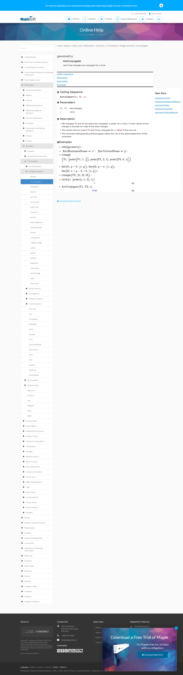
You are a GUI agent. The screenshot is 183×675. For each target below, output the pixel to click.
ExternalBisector (36, 222)
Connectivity (29, 543)
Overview (32, 309)
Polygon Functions (36, 299)
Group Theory (31, 502)
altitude (33, 176)
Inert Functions (32, 507)
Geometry (30, 146)
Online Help (77, 45)
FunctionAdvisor (32, 497)
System (27, 576)
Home (59, 45)
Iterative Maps (31, 421)
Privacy (71, 671)
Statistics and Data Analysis (34, 523)
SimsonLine (34, 283)
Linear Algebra (31, 426)
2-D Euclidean (32, 161)
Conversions (31, 477)
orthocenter (35, 268)
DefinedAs (33, 324)
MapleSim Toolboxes (31, 601)
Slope (29, 411)
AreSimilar (34, 187)
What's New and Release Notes (36, 62)
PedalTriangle (35, 273)
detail (31, 329)
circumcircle (34, 202)
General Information (33, 90)
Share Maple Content (32, 80)
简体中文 (63, 667)
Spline (29, 416)
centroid (33, 197)
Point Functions (35, 288)
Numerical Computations (35, 441)
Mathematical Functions (35, 431)
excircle (33, 217)
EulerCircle (34, 207)
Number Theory (32, 436)
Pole (30, 360)
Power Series (31, 492)
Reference (28, 571)
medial (32, 248)
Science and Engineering (33, 538)
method (33, 258)
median (33, 253)
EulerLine (33, 212)
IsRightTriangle (36, 243)
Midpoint (30, 406)
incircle (33, 232)
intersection (33, 350)
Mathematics (29, 85)
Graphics (27, 533)
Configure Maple (30, 586)
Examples (30, 151)
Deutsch (48, 667)
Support (67, 45)
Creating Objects (35, 166)
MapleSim (27, 596)
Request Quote (156, 14)
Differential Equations (34, 105)
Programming (29, 528)
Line (28, 400)
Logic (28, 487)
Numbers (29, 512)
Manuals (27, 581)
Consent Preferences (83, 671)
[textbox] (72, 147)
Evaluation (30, 123)
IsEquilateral (35, 238)
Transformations (35, 304)
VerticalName (34, 375)
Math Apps (28, 556)
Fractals (29, 141)
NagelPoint (34, 263)
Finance (29, 136)
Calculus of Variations (34, 472)
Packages (29, 451)
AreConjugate (35, 182)
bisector (33, 192)
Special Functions (32, 456)
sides (32, 278)
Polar (31, 355)
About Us (25, 621)
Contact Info (62, 621)
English (32, 667)
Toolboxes (28, 591)
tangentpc (32, 370)
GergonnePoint (36, 227)
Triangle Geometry (36, 171)
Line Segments (34, 294)
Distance (30, 395)
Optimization (31, 446)
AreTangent (33, 319)
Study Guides (29, 566)
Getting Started (30, 57)
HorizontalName (35, 344)
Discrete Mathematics (34, 118)
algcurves (30, 390)
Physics (27, 518)
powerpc (32, 365)
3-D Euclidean (32, 380)
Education (28, 561)
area (30, 314)
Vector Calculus (32, 462)
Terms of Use (63, 671)
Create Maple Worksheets (34, 67)
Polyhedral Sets (33, 385)
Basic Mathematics (33, 467)
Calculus (29, 100)
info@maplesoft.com (69, 640)
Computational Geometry (37, 156)
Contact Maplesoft (139, 14)
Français (40, 667)
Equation (32, 334)
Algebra (28, 95)
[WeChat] (81, 650)
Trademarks (96, 671)
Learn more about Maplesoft (29, 653)
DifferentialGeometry (34, 482)
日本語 (55, 667)
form (30, 339)
